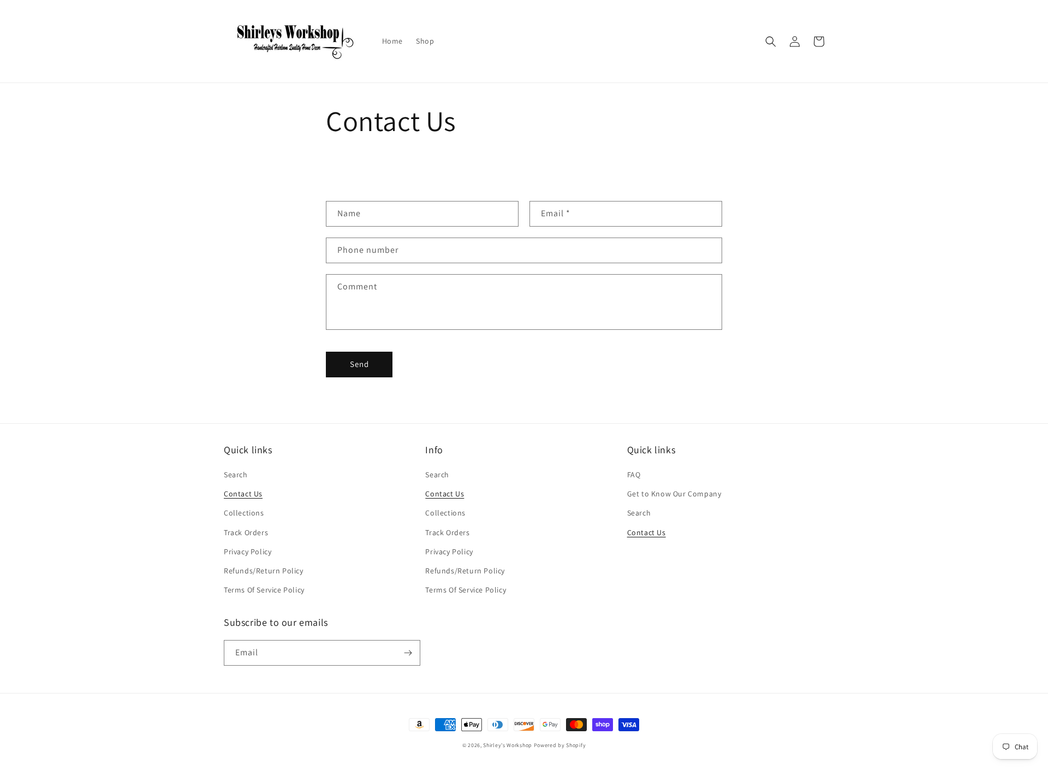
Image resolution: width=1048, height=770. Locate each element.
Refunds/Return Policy (263, 571)
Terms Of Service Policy (264, 590)
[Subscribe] (408, 653)
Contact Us (243, 494)
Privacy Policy (247, 551)
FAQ (634, 474)
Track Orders (246, 532)
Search (236, 474)
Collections (244, 513)
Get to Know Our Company (674, 494)
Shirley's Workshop (507, 745)
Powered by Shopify (560, 745)
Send (359, 364)
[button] (771, 41)
